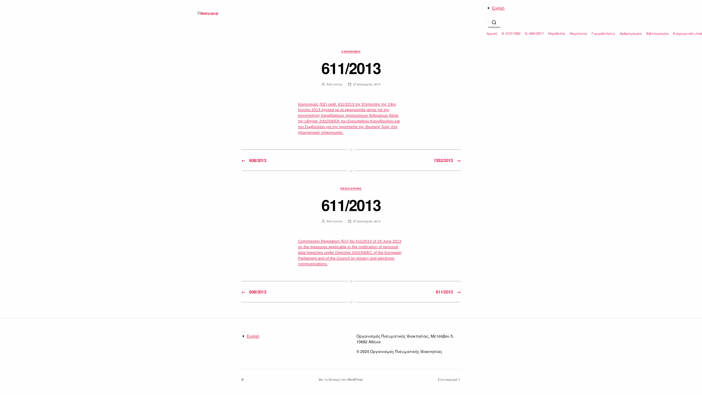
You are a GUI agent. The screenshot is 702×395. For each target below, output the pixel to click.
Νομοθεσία (556, 33)
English (498, 8)
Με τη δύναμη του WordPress (341, 379)
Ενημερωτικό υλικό (687, 33)
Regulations (350, 189)
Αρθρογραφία (631, 33)
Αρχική (492, 33)
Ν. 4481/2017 (534, 33)
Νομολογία (578, 33)
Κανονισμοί (351, 52)
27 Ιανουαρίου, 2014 (366, 84)
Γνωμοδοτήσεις (603, 33)
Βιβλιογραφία (657, 33)
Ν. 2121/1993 (511, 33)
